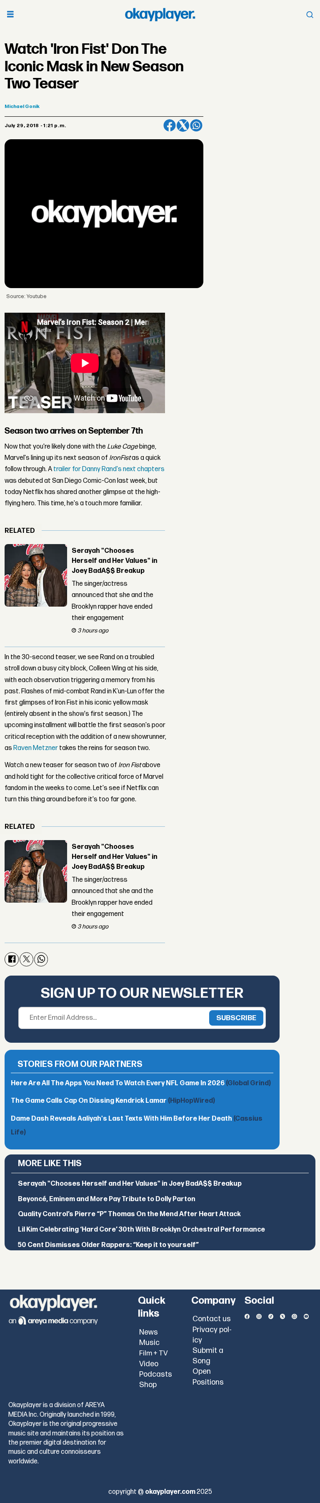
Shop (148, 1384)
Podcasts (155, 1374)
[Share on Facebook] (169, 125)
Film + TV (153, 1353)
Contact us (211, 1319)
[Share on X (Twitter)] (183, 125)
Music (149, 1342)
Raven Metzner (35, 748)
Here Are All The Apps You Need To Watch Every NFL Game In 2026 (141, 1083)
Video (148, 1364)
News (148, 1332)
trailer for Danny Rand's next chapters (109, 469)
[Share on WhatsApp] (196, 125)
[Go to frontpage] (160, 14)
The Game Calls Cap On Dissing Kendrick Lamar (113, 1101)
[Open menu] (10, 14)
